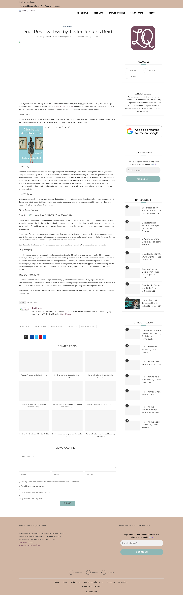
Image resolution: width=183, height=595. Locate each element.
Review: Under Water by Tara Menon (100, 404)
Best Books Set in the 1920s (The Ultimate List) (151, 288)
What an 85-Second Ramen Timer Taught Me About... (40, 6)
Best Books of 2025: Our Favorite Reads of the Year (151, 257)
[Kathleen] (24, 309)
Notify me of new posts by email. (31, 499)
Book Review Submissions (93, 582)
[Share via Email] (44, 337)
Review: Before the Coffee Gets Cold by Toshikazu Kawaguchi (151, 334)
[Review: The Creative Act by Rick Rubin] (34, 420)
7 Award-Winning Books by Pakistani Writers (151, 242)
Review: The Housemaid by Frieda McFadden (150, 410)
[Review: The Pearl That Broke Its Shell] (132, 365)
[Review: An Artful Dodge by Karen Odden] (67, 361)
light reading (72, 326)
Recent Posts (32, 302)
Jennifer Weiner (56, 326)
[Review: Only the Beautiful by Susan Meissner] (132, 380)
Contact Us (111, 582)
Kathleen (48, 36)
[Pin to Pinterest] (40, 337)
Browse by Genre (117, 13)
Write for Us (75, 582)
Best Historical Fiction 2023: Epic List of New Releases (150, 227)
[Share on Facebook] (32, 337)
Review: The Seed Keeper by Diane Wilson (151, 425)
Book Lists (98, 13)
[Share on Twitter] (36, 337)
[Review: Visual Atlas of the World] (132, 395)
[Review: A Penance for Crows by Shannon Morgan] (34, 391)
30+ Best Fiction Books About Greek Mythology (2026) (151, 211)
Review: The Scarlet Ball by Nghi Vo (34, 375)
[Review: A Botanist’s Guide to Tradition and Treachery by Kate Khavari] (67, 391)
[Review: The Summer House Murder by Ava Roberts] (100, 420)
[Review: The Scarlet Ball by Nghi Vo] (34, 361)
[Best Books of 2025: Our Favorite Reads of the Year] (132, 258)
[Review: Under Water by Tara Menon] (100, 391)
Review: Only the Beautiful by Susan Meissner (151, 380)
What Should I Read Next (65, 106)
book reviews (25, 326)
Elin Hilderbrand (40, 326)
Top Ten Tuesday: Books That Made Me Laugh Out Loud (150, 273)
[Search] (163, 13)
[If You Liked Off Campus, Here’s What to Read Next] (132, 304)
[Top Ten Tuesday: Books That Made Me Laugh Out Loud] (132, 273)
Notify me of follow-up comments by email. (35, 492)
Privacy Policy (123, 582)
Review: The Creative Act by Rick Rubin (34, 434)
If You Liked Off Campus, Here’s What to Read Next (151, 303)
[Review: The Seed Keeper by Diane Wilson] (132, 425)
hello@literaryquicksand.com (29, 545)
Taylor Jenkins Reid (88, 326)
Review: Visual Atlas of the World (151, 393)
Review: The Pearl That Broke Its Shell (151, 363)
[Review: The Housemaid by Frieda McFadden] (132, 410)
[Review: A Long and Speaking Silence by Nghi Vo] (67, 420)
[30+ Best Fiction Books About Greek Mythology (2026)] (132, 211)
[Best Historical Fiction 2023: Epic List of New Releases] (132, 226)
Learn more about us (26, 542)
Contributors (136, 13)
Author (22, 302)
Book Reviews (81, 13)
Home (57, 582)
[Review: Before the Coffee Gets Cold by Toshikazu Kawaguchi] (132, 334)
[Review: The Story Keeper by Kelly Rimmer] (100, 361)
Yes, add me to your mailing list (32, 486)
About (151, 13)
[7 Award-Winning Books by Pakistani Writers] (132, 243)
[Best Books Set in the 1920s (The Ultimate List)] (132, 289)
